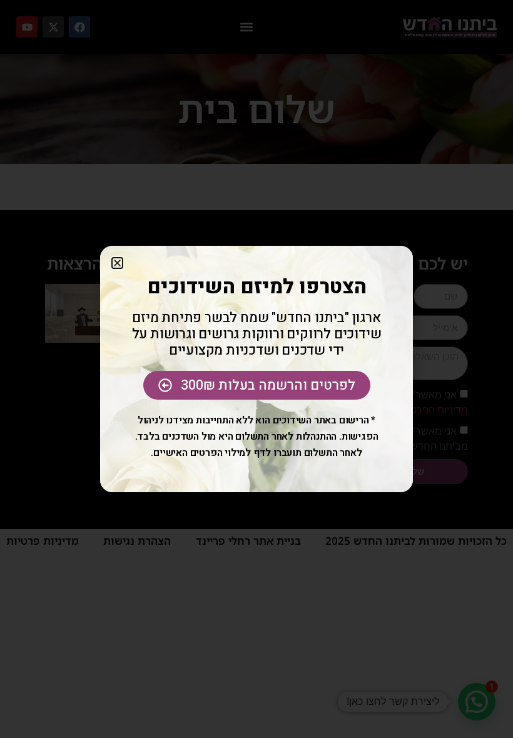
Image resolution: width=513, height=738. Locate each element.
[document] (256, 369)
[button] (117, 263)
